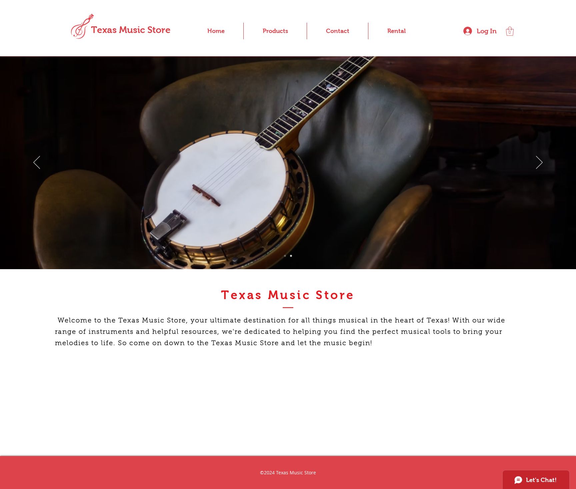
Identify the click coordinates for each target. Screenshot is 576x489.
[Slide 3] (291, 256)
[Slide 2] (285, 256)
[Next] (539, 163)
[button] (510, 31)
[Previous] (36, 163)
